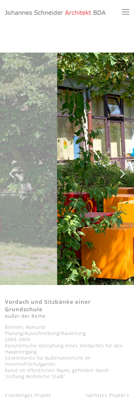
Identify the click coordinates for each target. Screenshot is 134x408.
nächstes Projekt (106, 395)
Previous (11, 169)
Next (122, 169)
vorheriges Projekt (29, 395)
